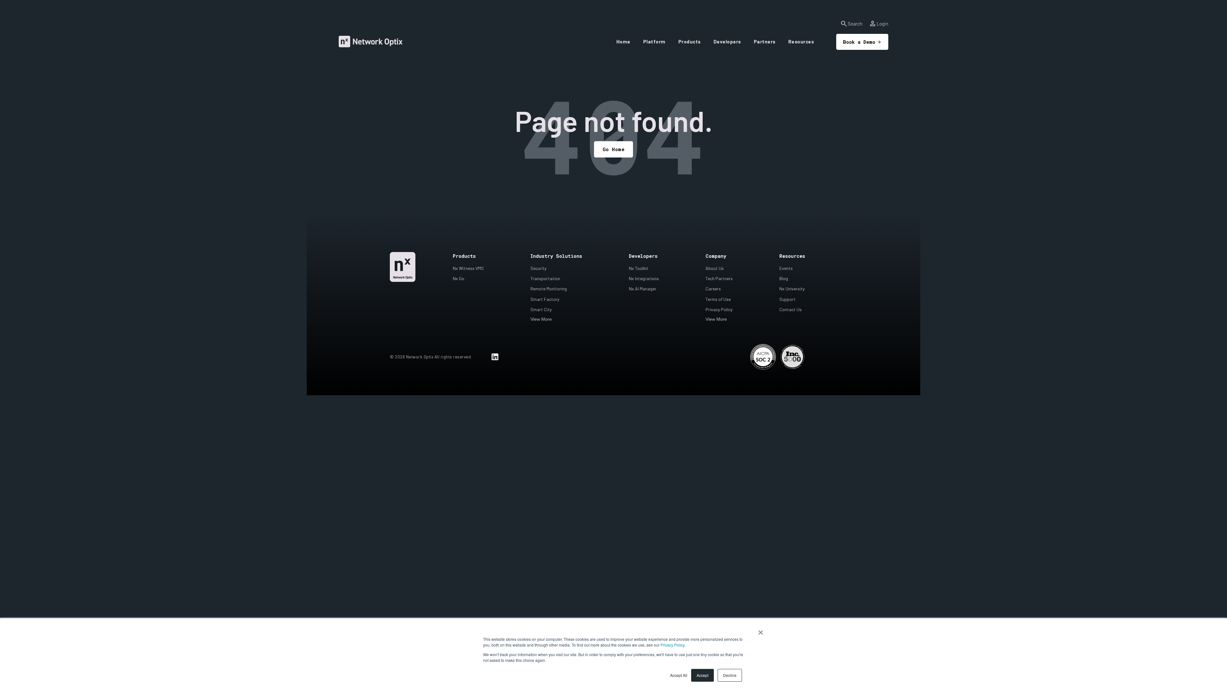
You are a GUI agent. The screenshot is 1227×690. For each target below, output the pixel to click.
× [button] (760, 630)
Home (623, 41)
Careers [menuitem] (713, 288)
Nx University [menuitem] (792, 288)
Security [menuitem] (538, 268)
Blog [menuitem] (783, 278)
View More (541, 319)
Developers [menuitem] (643, 256)
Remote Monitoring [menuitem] (548, 288)
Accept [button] (702, 675)
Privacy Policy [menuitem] (719, 309)
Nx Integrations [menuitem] (644, 278)
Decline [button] (730, 675)
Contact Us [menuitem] (790, 309)
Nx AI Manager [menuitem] (642, 288)
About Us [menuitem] (715, 268)
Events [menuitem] (786, 268)
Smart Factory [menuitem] (544, 299)
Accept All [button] (678, 675)
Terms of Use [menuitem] (718, 299)
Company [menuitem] (716, 256)
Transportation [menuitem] (545, 278)
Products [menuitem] (464, 256)
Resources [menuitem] (792, 256)
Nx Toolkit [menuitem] (638, 268)
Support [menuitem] (787, 299)
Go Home (614, 149)
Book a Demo (859, 42)
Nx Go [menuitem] (458, 278)
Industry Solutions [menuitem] (556, 256)
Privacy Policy (672, 645)
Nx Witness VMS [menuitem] (468, 268)
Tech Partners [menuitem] (719, 278)
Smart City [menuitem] (541, 309)
